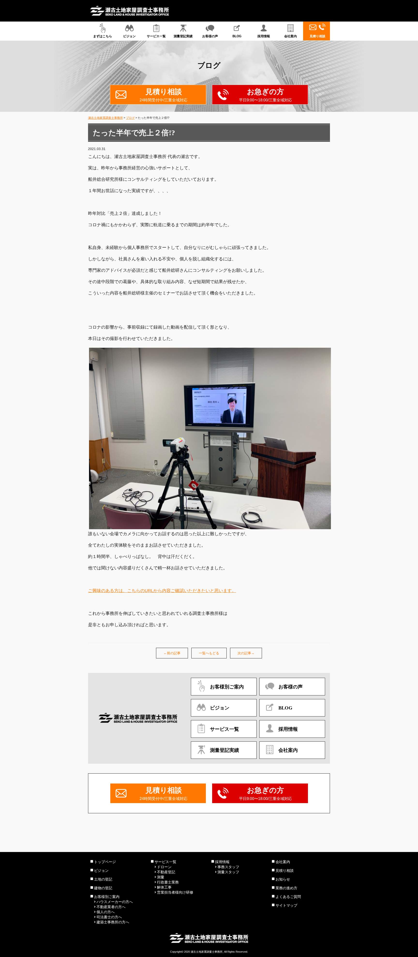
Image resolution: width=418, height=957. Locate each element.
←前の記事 (172, 653)
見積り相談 (317, 36)
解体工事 (164, 887)
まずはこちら (102, 36)
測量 (160, 877)
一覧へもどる (209, 653)
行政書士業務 (168, 882)
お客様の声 (210, 36)
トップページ (105, 862)
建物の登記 (103, 888)
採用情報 (263, 36)
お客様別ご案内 (106, 897)
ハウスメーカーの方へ (115, 902)
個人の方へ (106, 912)
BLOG (236, 36)
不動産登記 (166, 872)
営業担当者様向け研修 (175, 892)
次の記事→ (246, 653)
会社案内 (290, 36)
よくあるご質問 (288, 897)
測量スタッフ (228, 872)
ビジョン (129, 36)
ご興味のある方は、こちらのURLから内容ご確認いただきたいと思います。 (162, 590)
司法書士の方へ (109, 917)
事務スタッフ (228, 867)
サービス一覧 (156, 36)
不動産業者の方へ (111, 907)
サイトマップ (286, 905)
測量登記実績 (183, 36)
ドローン (164, 867)
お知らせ (283, 879)
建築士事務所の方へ (113, 922)
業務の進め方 (286, 888)
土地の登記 (103, 879)
